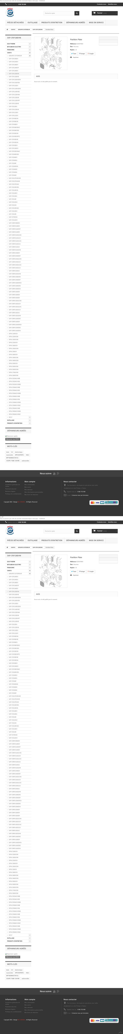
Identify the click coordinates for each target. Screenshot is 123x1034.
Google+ (91, 53)
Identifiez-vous (112, 4)
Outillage (32, 22)
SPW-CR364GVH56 (14, 390)
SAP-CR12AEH (12, 220)
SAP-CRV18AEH (13, 148)
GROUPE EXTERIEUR (15, 55)
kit (12, 452)
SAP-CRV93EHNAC (14, 151)
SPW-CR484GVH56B (14, 402)
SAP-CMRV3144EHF (14, 229)
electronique (18, 452)
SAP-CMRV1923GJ (14, 312)
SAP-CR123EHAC (13, 208)
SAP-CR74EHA (12, 217)
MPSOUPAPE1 (19, 455)
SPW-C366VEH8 (13, 339)
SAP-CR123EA (12, 106)
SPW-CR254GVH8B (14, 378)
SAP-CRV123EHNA (14, 94)
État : (71, 46)
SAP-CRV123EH (13, 112)
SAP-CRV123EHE (13, 103)
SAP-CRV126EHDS (14, 82)
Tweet (74, 53)
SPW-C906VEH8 (13, 375)
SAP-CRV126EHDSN (14, 79)
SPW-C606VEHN (13, 369)
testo (7, 452)
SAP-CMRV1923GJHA (14, 300)
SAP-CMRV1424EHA (14, 330)
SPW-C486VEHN (13, 360)
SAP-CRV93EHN (13, 133)
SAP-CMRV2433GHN (14, 274)
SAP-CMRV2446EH (14, 253)
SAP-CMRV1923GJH (14, 303)
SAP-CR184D (12, 175)
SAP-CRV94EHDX (13, 130)
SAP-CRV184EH (13, 70)
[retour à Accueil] (7, 29)
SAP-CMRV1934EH (14, 292)
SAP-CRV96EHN (13, 118)
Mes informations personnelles (34, 492)
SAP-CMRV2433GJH (14, 262)
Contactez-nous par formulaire (80, 495)
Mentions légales (10, 491)
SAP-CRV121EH (13, 115)
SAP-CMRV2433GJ (14, 271)
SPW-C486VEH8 (13, 357)
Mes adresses (29, 489)
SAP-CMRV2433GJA (14, 268)
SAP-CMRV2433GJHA (14, 259)
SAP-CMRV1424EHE (14, 327)
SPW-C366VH (12, 351)
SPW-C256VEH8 (13, 336)
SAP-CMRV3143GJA (14, 244)
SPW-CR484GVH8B (14, 396)
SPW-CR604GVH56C (14, 414)
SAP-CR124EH (12, 193)
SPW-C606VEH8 (13, 366)
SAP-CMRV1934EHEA (15, 283)
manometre (9, 455)
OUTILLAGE (10, 420)
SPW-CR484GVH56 (14, 399)
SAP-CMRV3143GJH (14, 238)
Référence (73, 44)
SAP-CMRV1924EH (14, 297)
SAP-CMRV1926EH (14, 295)
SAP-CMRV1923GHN (14, 315)
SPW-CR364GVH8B (14, 387)
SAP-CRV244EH (13, 61)
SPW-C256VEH (12, 342)
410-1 (27, 455)
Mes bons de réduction (31, 494)
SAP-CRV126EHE (13, 76)
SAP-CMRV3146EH (14, 226)
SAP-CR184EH (12, 157)
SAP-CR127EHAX (13, 184)
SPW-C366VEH (12, 345)
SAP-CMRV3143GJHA (14, 235)
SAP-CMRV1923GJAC (14, 306)
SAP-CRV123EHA (13, 109)
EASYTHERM (11, 44)
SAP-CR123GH (12, 202)
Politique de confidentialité (13, 494)
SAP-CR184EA (12, 160)
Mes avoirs (28, 487)
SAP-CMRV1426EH (14, 321)
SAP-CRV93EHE (13, 139)
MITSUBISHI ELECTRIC (14, 47)
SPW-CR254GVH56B (14, 384)
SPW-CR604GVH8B (14, 408)
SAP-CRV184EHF (13, 67)
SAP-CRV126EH (13, 85)
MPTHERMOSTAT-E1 (12, 458)
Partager (82, 53)
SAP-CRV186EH (13, 64)
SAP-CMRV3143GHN (14, 250)
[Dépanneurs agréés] (18, 436)
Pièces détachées (15, 22)
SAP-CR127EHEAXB (14, 178)
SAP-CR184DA (12, 172)
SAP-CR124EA (12, 196)
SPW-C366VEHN (13, 348)
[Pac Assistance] (23, 12)
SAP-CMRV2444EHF (14, 256)
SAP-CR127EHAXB (14, 181)
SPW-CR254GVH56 (14, 381)
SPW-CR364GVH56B (14, 393)
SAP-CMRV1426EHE (14, 318)
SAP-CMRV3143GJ (14, 247)
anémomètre (25, 460)
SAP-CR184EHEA (13, 154)
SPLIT (10, 417)
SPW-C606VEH (12, 363)
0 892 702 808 (22, 4)
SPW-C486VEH (12, 354)
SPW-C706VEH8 (13, 372)
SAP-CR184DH (12, 169)
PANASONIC (10, 50)
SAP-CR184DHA (13, 166)
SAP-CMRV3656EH (14, 223)
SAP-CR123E (12, 214)
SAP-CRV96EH (12, 124)
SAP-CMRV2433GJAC (14, 265)
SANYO (9, 52)
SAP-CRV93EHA (13, 142)
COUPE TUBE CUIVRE (13, 460)
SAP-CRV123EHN (13, 97)
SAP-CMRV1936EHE (14, 277)
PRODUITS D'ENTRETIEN (51, 22)
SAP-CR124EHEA (13, 187)
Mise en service (96, 22)
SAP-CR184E (12, 163)
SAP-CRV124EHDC (14, 91)
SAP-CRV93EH (12, 145)
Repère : (72, 50)
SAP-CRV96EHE (13, 121)
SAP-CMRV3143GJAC (14, 241)
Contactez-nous (101, 4)
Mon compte (30, 481)
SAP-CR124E (12, 199)
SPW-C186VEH (12, 333)
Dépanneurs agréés (75, 22)
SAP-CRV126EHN (13, 73)
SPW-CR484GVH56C (14, 405)
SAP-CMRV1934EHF (14, 280)
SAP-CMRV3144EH (14, 232)
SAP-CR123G (12, 205)
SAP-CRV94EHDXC (14, 127)
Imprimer (76, 57)
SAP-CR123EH (12, 211)
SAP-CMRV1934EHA (14, 289)
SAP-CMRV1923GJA (14, 309)
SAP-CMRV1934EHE (14, 286)
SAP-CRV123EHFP (14, 100)
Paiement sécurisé (10, 489)
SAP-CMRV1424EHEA (15, 324)
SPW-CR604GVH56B (14, 411)
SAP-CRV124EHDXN (14, 88)
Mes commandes (30, 484)
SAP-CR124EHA (13, 190)
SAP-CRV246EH (13, 58)
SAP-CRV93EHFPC (14, 136)
